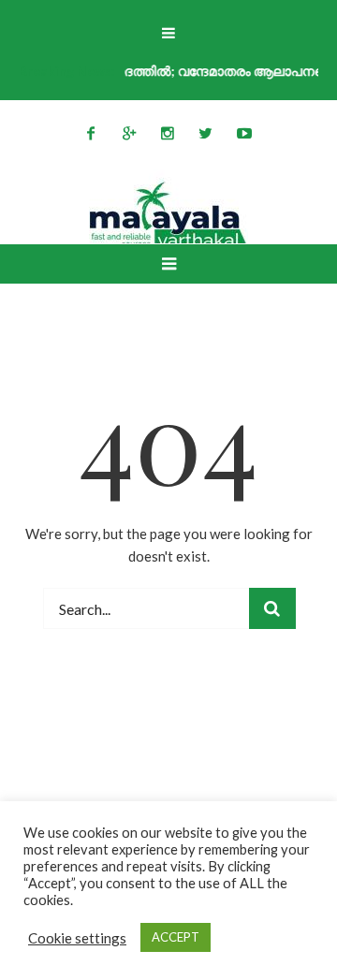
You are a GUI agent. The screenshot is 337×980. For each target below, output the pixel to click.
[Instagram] (167, 133)
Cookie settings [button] (77, 937)
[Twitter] (206, 133)
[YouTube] (244, 133)
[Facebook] (91, 133)
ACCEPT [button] (175, 936)
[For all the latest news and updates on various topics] (168, 215)
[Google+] (129, 133)
